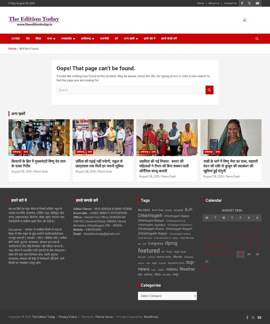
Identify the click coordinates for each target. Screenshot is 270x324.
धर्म (116, 38)
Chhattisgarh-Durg (175, 220)
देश (28, 38)
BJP (188, 209)
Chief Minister (145, 238)
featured (149, 250)
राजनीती (104, 38)
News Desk (41, 171)
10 (207, 240)
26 (223, 254)
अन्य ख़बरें (18, 113)
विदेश (38, 38)
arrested (178, 210)
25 (215, 254)
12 (223, 240)
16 (257, 240)
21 (240, 247)
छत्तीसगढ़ (148, 274)
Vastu (161, 269)
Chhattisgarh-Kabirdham (179, 225)
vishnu (172, 269)
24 (207, 254)
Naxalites (189, 257)
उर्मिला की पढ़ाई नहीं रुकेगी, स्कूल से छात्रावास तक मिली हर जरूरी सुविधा (99, 164)
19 (223, 247)
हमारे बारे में (149, 38)
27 (232, 254)
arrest (168, 210)
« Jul (206, 269)
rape (154, 262)
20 (232, 247)
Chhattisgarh (150, 215)
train (153, 270)
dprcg (171, 243)
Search (209, 90)
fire (163, 251)
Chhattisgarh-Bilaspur (151, 220)
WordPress (151, 317)
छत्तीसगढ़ (86, 38)
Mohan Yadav (164, 257)
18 (215, 247)
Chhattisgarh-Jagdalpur (152, 224)
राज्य (49, 38)
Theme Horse (104, 317)
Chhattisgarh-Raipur (152, 233)
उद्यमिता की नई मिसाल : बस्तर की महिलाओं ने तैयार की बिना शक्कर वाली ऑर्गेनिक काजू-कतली (164, 166)
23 (257, 247)
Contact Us (230, 3)
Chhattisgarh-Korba (151, 229)
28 (240, 254)
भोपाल (157, 274)
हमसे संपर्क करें (169, 38)
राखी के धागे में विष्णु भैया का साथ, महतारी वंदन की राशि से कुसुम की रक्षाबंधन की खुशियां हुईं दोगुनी (230, 166)
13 (232, 240)
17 (207, 247)
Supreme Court (176, 262)
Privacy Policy (68, 317)
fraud (169, 251)
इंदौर (140, 274)
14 (240, 240)
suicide (162, 263)
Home (200, 3)
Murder (177, 257)
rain (148, 263)
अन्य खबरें (129, 38)
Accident (144, 210)
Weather (187, 269)
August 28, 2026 (21, 171)
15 (248, 240)
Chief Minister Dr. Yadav (166, 238)
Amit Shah (157, 210)
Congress (155, 243)
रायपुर (175, 274)
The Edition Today (43, 317)
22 (248, 247)
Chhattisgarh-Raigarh (179, 228)
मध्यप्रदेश (66, 38)
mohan (151, 257)
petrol (141, 263)
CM (144, 244)
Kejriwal (142, 257)
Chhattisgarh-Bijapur (177, 216)
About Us (214, 3)
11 (215, 240)
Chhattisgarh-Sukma (180, 234)
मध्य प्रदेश (166, 275)
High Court (180, 251)
